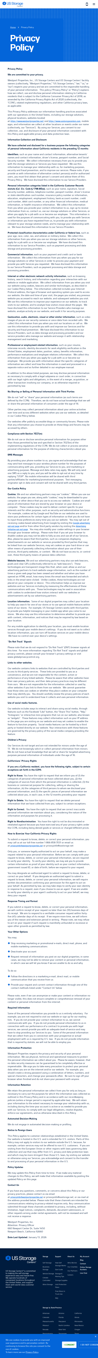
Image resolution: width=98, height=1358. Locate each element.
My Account (84, 1256)
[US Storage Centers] (21, 1260)
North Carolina (64, 1325)
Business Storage (46, 1268)
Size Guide (59, 1269)
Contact (83, 1263)
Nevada (45, 1329)
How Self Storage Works (60, 1264)
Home (13, 27)
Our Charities (72, 1267)
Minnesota (78, 1321)
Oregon (77, 1329)
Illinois (77, 1317)
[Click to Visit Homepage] (13, 4)
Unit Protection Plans (60, 1285)
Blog (81, 1260)
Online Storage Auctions (85, 1268)
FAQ (56, 1298)
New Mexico (79, 1325)
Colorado (46, 1317)
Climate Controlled (46, 1279)
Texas (77, 1333)
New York (62, 1329)
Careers (70, 1275)
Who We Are (72, 1263)
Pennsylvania (48, 1333)
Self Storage (47, 1263)
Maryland (62, 1321)
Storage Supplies (61, 1280)
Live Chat (83, 1273)
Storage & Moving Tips (59, 1275)
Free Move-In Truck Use (60, 1292)
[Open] (94, 4)
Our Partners (72, 1271)
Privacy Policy (32, 1352)
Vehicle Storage (48, 1273)
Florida (61, 1317)
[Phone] (85, 4)
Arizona (61, 1313)
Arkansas (46, 1313)
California (78, 1313)
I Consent (69, 1344)
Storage (45, 1256)
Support (58, 1256)
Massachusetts (48, 1321)
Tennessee (63, 1333)
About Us (71, 1256)
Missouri (46, 1325)
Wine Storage (48, 1284)
